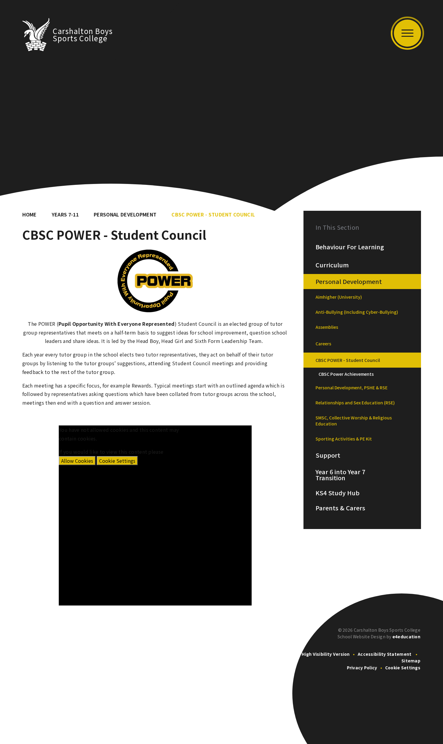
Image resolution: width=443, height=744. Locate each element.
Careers (323, 344)
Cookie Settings (117, 460)
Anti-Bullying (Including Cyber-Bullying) (357, 312)
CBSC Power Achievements (346, 374)
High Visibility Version (326, 654)
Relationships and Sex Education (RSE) (355, 403)
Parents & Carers (340, 508)
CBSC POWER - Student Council (213, 214)
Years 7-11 (65, 214)
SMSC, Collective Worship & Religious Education (354, 421)
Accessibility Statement (384, 654)
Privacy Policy (362, 668)
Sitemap (410, 661)
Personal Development (125, 214)
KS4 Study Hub (338, 493)
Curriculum (332, 265)
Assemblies (327, 327)
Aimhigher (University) (339, 297)
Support (328, 455)
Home (29, 214)
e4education (406, 636)
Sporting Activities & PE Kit (344, 439)
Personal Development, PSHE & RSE (352, 387)
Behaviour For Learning (350, 247)
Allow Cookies (77, 460)
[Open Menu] (407, 33)
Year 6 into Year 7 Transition (340, 475)
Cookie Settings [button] (402, 668)
